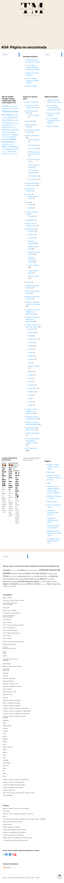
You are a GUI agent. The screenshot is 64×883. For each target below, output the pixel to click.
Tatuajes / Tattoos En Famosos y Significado (16, 708)
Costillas (31, 346)
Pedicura (13, 137)
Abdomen (31, 329)
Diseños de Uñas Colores (36, 573)
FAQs (48, 483)
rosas (6, 144)
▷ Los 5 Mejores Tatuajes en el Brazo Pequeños (32, 80)
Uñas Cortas (6, 153)
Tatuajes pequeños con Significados (13, 835)
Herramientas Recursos (9, 644)
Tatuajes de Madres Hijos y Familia (13, 787)
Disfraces (31, 234)
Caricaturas (15, 108)
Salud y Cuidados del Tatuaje (11, 703)
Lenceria (31, 238)
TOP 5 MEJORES (31, 448)
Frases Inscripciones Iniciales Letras (13, 641)
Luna (15, 127)
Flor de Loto (53, 573)
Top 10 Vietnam (33, 179)
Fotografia (31, 216)
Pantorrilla (31, 392)
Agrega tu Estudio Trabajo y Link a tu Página (53, 467)
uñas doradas (13, 153)
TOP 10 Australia (33, 140)
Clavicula (31, 342)
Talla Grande (22, 584)
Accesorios (31, 231)
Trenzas (13, 151)
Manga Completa (33, 366)
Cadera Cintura (33, 339)
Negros (15, 135)
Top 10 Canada (33, 148)
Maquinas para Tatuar (9, 648)
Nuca (30, 381)
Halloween (5, 125)
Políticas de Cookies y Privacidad (12, 821)
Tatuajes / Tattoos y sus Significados (13, 782)
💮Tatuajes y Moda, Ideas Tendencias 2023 (53, 541)
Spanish (7, 867)
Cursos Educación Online (10, 603)
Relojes (30, 208)
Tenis (16, 149)
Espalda (30, 356)
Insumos (28, 194)
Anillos (30, 204)
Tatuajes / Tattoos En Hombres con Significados (33, 312)
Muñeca (30, 375)
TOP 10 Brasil (32, 145)
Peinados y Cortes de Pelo (10, 683)
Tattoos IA (10, 149)
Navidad (9, 134)
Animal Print (11, 106)
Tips (8, 151)
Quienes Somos (52, 501)
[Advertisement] (32, 31)
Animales (5, 106)
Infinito (11, 125)
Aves (15, 106)
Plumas (15, 142)
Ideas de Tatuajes (31, 86)
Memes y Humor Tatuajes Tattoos (12, 666)
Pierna (30, 402)
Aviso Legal (50, 472)
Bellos (4, 108)
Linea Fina (10, 127)
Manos (30, 371)
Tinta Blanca (4, 151)
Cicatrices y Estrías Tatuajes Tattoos (13, 600)
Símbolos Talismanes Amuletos (12, 705)
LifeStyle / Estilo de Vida (10, 659)
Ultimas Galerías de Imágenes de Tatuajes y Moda (54, 533)
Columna (15, 115)
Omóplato (31, 385)
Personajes (5, 139)
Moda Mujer (29, 229)
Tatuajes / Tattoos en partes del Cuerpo (14, 716)
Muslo (30, 378)
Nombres (7, 137)
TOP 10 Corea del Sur (9, 627)
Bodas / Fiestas (31, 102)
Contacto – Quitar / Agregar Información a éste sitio (54, 478)
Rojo (3, 144)
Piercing (28, 282)
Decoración (29, 121)
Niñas (3, 137)
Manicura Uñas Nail (8, 681)
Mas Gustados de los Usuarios (13, 579)
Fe (13, 120)
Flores (7, 123)
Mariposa (5, 130)
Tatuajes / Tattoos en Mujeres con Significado (33, 319)
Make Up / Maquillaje (9, 678)
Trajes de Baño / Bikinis (9, 691)
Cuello (30, 349)
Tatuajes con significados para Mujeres (52, 520)
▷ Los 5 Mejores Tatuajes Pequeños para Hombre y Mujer (33, 67)
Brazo (30, 336)
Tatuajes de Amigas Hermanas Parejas (14, 784)
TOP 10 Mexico (33, 176)
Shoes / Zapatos (33, 265)
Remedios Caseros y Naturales (12, 700)
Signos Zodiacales (9, 146)
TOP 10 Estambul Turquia (10, 630)
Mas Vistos (29, 579)
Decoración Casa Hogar (10, 610)
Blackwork (9, 108)
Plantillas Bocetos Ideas (28, 581)
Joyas (28, 202)
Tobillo (30, 405)
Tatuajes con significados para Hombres (52, 513)
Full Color (13, 123)
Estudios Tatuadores (32, 135)
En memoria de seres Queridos (12, 613)
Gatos (17, 123)
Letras (4, 127)
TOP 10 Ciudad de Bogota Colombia (13, 625)
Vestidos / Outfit (33, 276)
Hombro (31, 359)
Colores (6, 111)
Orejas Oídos (32, 388)
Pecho (30, 395)
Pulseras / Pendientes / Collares (32, 260)
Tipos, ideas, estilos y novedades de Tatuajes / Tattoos (33, 441)
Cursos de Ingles (33, 115)
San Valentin (11, 144)
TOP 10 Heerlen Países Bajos (11, 633)
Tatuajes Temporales (32, 433)
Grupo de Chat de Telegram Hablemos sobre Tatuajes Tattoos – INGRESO (24, 819)
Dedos (30, 352)
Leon (15, 125)
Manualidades (30, 220)
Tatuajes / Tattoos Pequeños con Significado (32, 411)
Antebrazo (31, 332)
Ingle (29, 363)
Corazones (5, 117)
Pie (29, 398)
